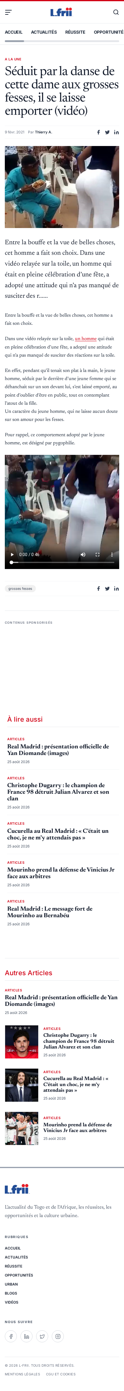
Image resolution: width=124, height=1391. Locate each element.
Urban (11, 1284)
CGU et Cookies (61, 1374)
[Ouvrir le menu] (11, 12)
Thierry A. (43, 132)
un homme (86, 338)
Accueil (14, 32)
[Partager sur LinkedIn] (116, 132)
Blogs (11, 1293)
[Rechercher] (113, 12)
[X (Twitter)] (42, 1336)
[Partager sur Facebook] (98, 132)
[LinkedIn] (26, 1336)
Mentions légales (22, 1374)
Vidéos (11, 1302)
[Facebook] (11, 1336)
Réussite (75, 32)
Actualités (44, 32)
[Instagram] (58, 1336)
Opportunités (19, 1275)
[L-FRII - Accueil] (62, 12)
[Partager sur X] (107, 132)
